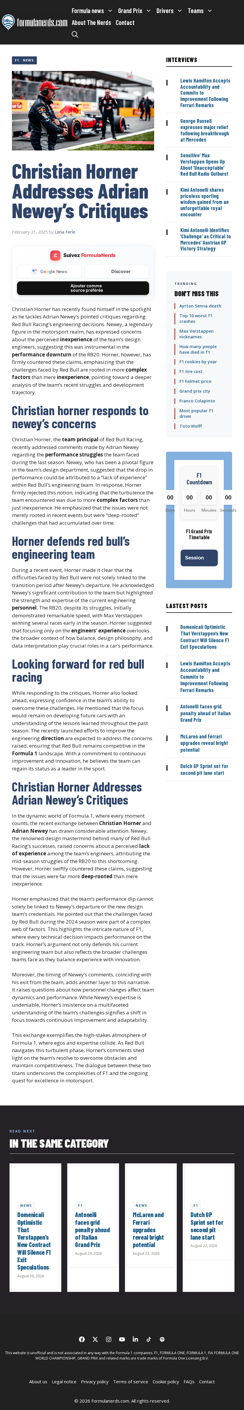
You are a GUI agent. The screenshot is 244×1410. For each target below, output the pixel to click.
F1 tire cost (191, 371)
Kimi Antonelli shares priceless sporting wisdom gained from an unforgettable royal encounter (204, 202)
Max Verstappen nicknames (196, 334)
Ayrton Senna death (200, 306)
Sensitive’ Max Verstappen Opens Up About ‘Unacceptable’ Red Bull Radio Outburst (204, 164)
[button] (75, 34)
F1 (17, 60)
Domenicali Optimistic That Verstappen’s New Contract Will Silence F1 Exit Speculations (204, 637)
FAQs (189, 1381)
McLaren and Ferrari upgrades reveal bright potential (204, 743)
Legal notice (64, 1381)
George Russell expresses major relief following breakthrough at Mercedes (204, 130)
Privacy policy (95, 1381)
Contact (125, 22)
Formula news (88, 10)
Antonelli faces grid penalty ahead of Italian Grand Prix (205, 713)
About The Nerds (91, 22)
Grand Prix (130, 10)
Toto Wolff (190, 426)
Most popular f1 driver (196, 413)
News (28, 60)
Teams (196, 10)
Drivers (165, 10)
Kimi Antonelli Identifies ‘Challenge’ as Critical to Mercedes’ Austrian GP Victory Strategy (205, 239)
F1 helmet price (195, 381)
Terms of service (130, 1381)
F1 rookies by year (198, 361)
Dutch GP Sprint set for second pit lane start (204, 769)
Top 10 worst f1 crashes (195, 318)
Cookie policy (166, 1381)
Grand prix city (194, 391)
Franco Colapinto (197, 401)
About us (38, 1381)
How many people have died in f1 (198, 349)
